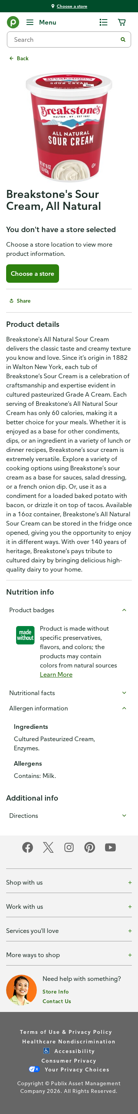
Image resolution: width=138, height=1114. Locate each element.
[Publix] (13, 23)
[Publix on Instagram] (69, 851)
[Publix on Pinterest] (90, 851)
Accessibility (74, 1051)
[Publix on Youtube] (110, 851)
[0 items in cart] (122, 22)
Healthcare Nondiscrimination (69, 1041)
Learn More (56, 674)
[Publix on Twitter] (48, 851)
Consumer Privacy (69, 1060)
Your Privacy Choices (76, 1069)
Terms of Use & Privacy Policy (66, 1031)
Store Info (56, 991)
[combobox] (65, 39)
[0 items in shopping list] (103, 22)
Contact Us (57, 1001)
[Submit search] (123, 39)
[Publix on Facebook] (27, 851)
